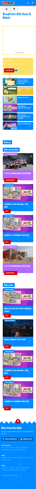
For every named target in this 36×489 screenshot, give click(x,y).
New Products (21, 450)
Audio (12, 448)
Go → (7, 211)
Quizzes (13, 450)
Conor (31, 458)
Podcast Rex (22, 470)
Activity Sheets (5, 450)
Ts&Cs (17, 468)
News (3, 448)
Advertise (12, 468)
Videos (17, 448)
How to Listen (12, 458)
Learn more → (11, 180)
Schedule (4, 458)
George (19, 458)
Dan (24, 458)
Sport (7, 448)
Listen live (9, 70)
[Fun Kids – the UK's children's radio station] (9, 3)
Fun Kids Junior (6, 460)
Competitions (24, 448)
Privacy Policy (24, 468)
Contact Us (4, 468)
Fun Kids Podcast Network (9, 470)
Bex (27, 458)
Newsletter (27, 439)
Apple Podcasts (11, 439)
